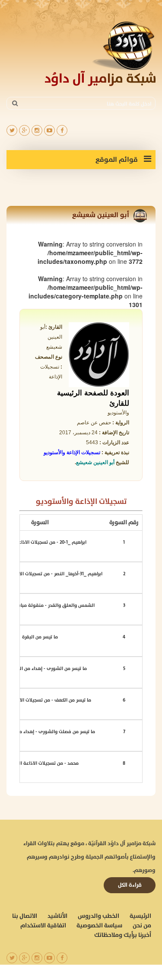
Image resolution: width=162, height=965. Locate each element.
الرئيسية (140, 916)
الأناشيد (57, 916)
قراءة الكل (130, 885)
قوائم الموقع (117, 159)
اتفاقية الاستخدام (43, 925)
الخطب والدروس (98, 916)
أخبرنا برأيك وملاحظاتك (122, 935)
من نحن (142, 925)
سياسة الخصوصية (99, 925)
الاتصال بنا (24, 916)
